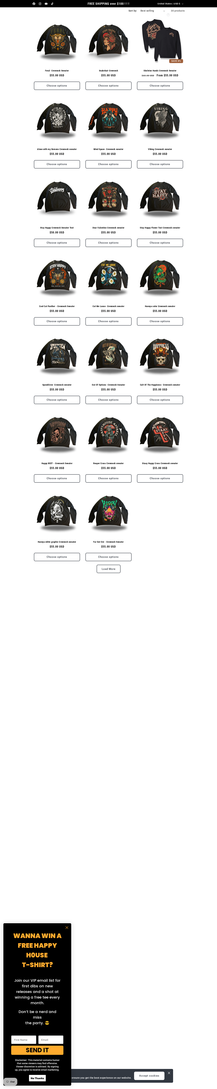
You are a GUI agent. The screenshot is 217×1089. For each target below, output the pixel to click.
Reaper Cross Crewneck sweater (108, 463)
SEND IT (37, 1050)
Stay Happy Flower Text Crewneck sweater (160, 227)
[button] (66, 13)
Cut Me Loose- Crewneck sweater (108, 306)
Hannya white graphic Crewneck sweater (57, 542)
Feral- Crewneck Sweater (57, 70)
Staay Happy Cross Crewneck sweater (160, 463)
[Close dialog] (67, 928)
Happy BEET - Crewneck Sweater (57, 463)
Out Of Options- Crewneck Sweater (108, 385)
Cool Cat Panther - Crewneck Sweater (57, 306)
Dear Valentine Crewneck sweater (108, 227)
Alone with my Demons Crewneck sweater (57, 149)
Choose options (57, 85)
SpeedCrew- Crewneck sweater (57, 385)
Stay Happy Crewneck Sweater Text (57, 227)
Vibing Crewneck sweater (160, 149)
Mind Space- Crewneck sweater (108, 149)
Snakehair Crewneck (108, 70)
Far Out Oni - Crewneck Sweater (108, 542)
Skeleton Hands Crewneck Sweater (160, 70)
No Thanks (37, 1078)
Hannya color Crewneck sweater (160, 306)
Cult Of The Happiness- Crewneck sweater (160, 385)
